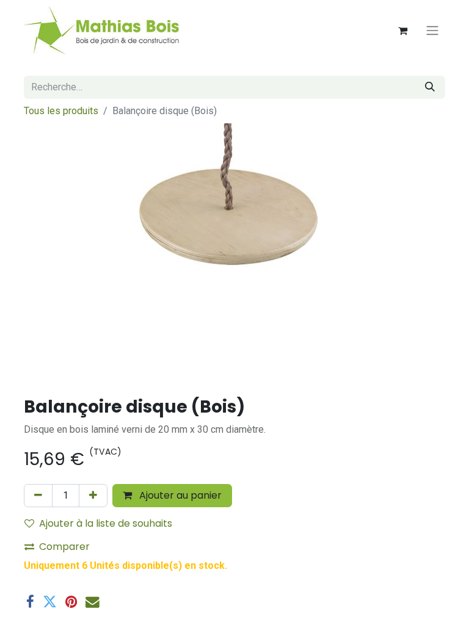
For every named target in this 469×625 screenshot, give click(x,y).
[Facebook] (30, 602)
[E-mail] (92, 602)
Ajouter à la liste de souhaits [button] (105, 523)
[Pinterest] (71, 602)
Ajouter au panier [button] (179, 495)
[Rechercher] (430, 87)
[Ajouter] (93, 495)
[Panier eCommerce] (402, 30)
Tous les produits (61, 111)
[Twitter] (50, 602)
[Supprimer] (38, 495)
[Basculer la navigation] (432, 31)
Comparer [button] (64, 547)
